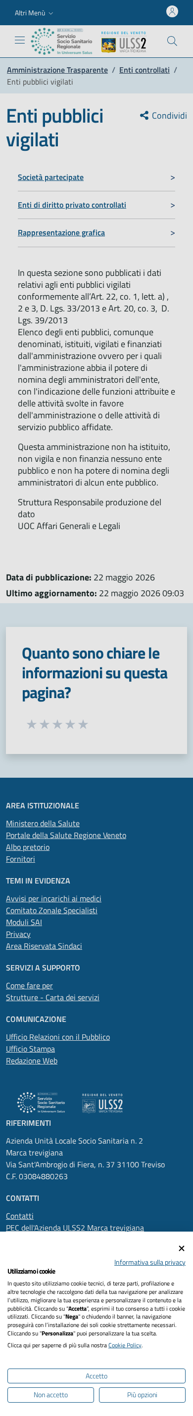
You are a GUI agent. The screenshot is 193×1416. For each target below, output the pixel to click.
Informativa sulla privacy (150, 1262)
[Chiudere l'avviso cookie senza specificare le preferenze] (182, 1248)
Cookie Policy (125, 1345)
